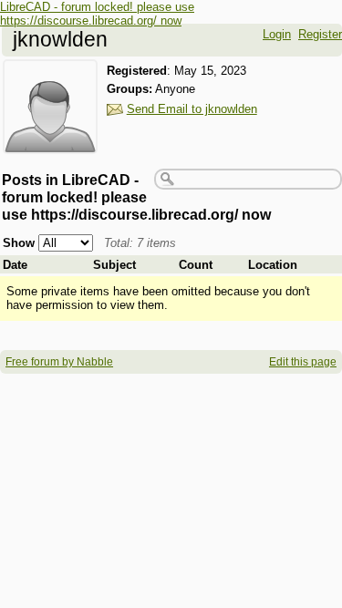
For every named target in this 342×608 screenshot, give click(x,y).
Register (320, 34)
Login (277, 34)
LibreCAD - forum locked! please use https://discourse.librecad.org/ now (97, 13)
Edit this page (303, 362)
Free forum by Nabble (59, 362)
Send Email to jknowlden (192, 109)
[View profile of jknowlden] (50, 142)
